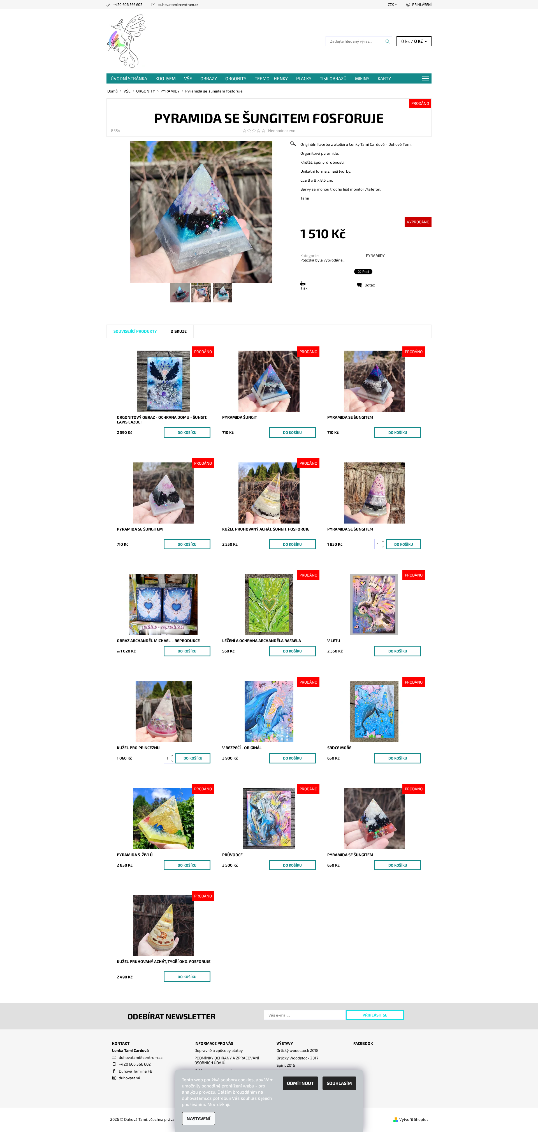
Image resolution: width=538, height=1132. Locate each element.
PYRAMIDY (375, 255)
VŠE (188, 78)
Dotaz (370, 285)
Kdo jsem (166, 78)
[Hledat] (387, 41)
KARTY (384, 78)
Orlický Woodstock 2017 (297, 1057)
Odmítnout (300, 1083)
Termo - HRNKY (271, 78)
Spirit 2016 (286, 1065)
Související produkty (135, 331)
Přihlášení (422, 4)
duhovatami (129, 1077)
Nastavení (198, 1118)
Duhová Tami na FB (135, 1071)
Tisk (303, 288)
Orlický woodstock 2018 (298, 1050)
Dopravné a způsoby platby (218, 1050)
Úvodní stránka (129, 78)
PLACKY (303, 78)
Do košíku (187, 432)
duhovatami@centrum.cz (178, 4)
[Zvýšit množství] (384, 541)
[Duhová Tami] (126, 40)
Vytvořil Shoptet (413, 1119)
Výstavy (285, 1043)
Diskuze (179, 331)
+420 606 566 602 (127, 4)
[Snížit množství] (384, 547)
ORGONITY (235, 78)
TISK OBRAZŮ (333, 78)
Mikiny (362, 78)
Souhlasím (339, 1083)
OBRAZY (208, 78)
